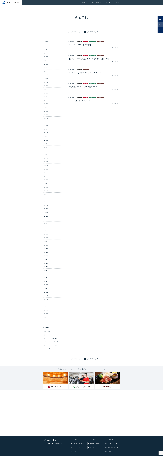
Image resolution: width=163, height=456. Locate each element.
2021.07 (46, 267)
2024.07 (46, 136)
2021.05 (46, 274)
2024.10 (46, 125)
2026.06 (46, 53)
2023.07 (46, 180)
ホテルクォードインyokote (51, 338)
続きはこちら (116, 47)
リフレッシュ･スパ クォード (51, 341)
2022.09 (46, 216)
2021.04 (46, 277)
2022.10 (46, 212)
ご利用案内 (84, 2)
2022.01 (46, 245)
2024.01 (46, 158)
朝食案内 (108, 2)
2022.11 (46, 209)
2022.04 (46, 234)
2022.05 (46, 230)
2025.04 (46, 104)
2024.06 (46, 140)
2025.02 (46, 111)
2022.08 (46, 219)
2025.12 (46, 75)
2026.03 (46, 64)
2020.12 (46, 292)
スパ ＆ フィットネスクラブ (78, 447)
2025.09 (46, 86)
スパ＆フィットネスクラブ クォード (53, 345)
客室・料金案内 (96, 2)
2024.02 (46, 154)
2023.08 (46, 176)
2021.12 (46, 248)
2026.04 (46, 60)
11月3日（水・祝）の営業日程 (79, 101)
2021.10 (46, 256)
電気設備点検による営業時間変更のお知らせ (84, 87)
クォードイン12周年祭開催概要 (80, 45)
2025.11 (46, 78)
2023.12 (46, 162)
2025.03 (46, 107)
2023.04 (46, 191)
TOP (74, 2)
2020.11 (46, 295)
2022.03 (46, 238)
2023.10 (46, 169)
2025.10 (46, 82)
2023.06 (46, 183)
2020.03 (46, 317)
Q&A (117, 2)
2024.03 (46, 151)
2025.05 (46, 100)
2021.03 (46, 281)
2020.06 (46, 314)
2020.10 (46, 299)
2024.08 (46, 133)
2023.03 (46, 194)
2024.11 (46, 122)
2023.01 (46, 201)
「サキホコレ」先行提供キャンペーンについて (85, 73)
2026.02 (46, 67)
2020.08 (46, 306)
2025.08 (46, 89)
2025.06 (46, 96)
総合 (45, 335)
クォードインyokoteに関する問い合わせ (54, 444)
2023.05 (46, 187)
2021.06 (46, 270)
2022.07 (46, 223)
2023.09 (46, 172)
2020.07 (46, 310)
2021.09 (46, 259)
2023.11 (46, 165)
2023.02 (46, 198)
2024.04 (46, 147)
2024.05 (46, 143)
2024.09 (46, 129)
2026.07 (46, 49)
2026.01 (46, 71)
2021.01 (46, 288)
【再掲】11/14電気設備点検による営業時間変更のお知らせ (90, 59)
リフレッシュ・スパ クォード (78, 443)
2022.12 (46, 205)
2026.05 (46, 57)
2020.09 (46, 303)
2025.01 (46, 115)
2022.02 (46, 241)
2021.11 (46, 252)
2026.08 (46, 46)
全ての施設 (47, 331)
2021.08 (46, 263)
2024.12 (46, 118)
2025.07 (46, 93)
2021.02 (46, 285)
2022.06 (46, 227)
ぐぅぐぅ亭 (47, 348)
